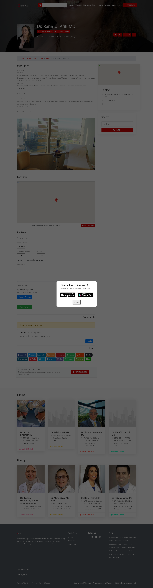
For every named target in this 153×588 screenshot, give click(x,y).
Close (76, 302)
